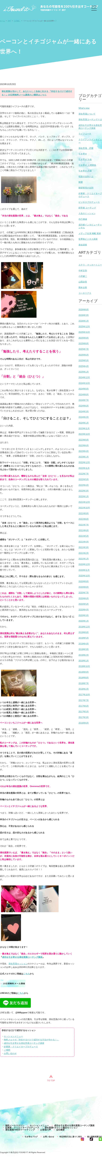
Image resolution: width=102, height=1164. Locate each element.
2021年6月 (83, 530)
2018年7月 (83, 683)
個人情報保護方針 (94, 1137)
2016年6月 (83, 723)
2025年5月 (83, 360)
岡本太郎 (82, 287)
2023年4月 (83, 451)
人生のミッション (86, 213)
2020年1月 (83, 621)
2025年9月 (83, 338)
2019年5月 (83, 638)
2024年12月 (84, 377)
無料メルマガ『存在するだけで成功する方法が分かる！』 (31, 1040)
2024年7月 (83, 400)
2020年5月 (83, 604)
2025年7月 (83, 349)
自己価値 (82, 219)
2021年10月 (84, 508)
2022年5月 (83, 479)
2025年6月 (83, 355)
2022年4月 (83, 485)
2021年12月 (84, 502)
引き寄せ (82, 154)
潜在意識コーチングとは (90, 119)
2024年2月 (83, 417)
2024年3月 (83, 411)
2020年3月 (83, 615)
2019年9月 (83, 632)
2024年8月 (83, 394)
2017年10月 (84, 694)
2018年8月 (83, 678)
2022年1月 (83, 496)
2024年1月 (83, 423)
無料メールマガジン (14, 1125)
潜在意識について (86, 114)
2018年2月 (83, 689)
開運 (80, 182)
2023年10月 (84, 434)
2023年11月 (84, 428)
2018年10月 (84, 666)
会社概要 (60, 1130)
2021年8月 (83, 519)
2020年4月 (83, 610)
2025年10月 (84, 332)
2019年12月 (84, 627)
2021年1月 (83, 559)
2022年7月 (83, 474)
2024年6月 (83, 406)
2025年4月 (83, 366)
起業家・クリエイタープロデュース (21, 1047)
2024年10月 (84, 383)
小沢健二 (82, 276)
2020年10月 (84, 576)
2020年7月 (83, 593)
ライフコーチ (84, 134)
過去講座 (82, 245)
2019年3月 (83, 649)
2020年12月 (84, 564)
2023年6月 (83, 445)
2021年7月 (83, 525)
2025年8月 (83, 343)
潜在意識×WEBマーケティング (20, 1130)
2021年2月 (83, 553)
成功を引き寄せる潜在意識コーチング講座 (22, 957)
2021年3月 (83, 547)
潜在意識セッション (18, 964)
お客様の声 (45, 1130)
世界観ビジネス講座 (88, 239)
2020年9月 (83, 581)
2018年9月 (83, 672)
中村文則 (82, 270)
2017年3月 (83, 717)
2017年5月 (83, 711)
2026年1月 (83, 321)
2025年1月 (83, 372)
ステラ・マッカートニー (90, 265)
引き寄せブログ (31, 1137)
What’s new (84, 108)
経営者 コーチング (87, 208)
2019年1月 (83, 661)
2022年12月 (84, 462)
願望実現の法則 (85, 188)
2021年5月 (83, 536)
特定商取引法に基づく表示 (71, 1137)
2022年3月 (83, 491)
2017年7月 (83, 700)
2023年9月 (83, 440)
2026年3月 (83, 315)
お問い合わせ (10, 1053)
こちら (26, 974)
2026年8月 (83, 309)
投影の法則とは (85, 176)
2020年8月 (83, 587)
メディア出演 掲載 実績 (89, 233)
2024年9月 (83, 389)
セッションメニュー (13, 1036)
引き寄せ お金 (85, 159)
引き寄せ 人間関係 (87, 165)
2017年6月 (83, 706)
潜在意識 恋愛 (85, 148)
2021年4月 (83, 542)
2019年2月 (83, 655)
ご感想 (7, 1050)
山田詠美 (82, 282)
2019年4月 (83, 644)
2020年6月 (83, 598)
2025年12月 (84, 326)
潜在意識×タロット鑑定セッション (61, 1128)
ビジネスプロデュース (89, 202)
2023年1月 (83, 457)
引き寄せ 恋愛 (85, 171)
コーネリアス (84, 293)
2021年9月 (83, 513)
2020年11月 (84, 570)
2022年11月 (84, 468)
